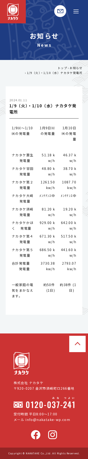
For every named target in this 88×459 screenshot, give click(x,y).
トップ (62, 68)
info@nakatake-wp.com (47, 419)
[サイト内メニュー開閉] (75, 11)
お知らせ (76, 68)
